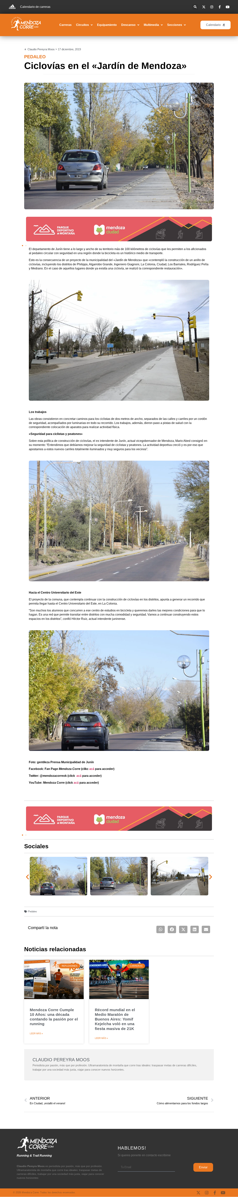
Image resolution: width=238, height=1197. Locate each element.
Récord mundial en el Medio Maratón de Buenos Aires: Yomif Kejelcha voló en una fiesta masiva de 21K (115, 1019)
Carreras (65, 24)
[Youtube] (223, 1193)
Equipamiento (107, 24)
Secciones (174, 24)
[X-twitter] (198, 1193)
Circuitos (82, 24)
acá (91, 768)
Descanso (128, 24)
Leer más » (36, 1033)
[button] (195, 7)
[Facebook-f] (215, 1193)
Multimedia (151, 24)
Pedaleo (35, 56)
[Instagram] (207, 1193)
